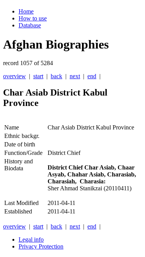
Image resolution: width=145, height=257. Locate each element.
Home (26, 11)
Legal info (31, 239)
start (38, 76)
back (56, 76)
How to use (33, 18)
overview (14, 76)
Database (30, 25)
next (75, 76)
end (91, 76)
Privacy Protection (41, 246)
